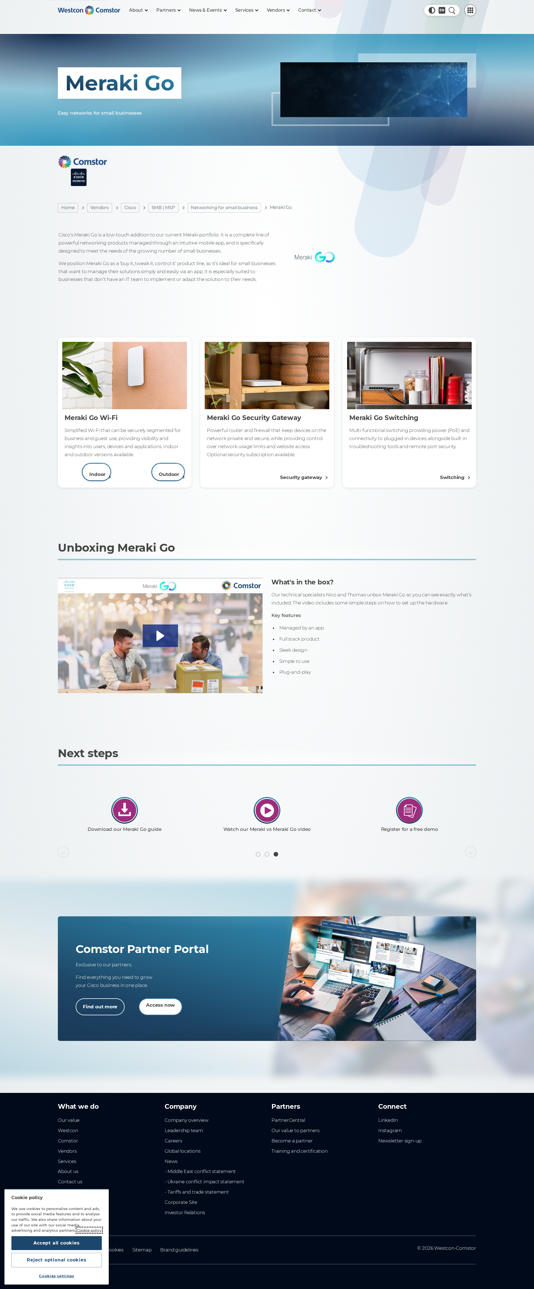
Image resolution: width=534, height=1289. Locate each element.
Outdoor (169, 474)
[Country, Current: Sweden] (442, 10)
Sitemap (142, 1250)
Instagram (390, 1130)
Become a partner (292, 1141)
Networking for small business (224, 207)
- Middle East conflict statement (200, 1171)
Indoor (97, 474)
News (171, 1161)
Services (67, 1161)
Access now (160, 1005)
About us (68, 1171)
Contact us (70, 1181)
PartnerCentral (288, 1120)
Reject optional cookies (56, 1260)
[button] (432, 10)
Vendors (99, 207)
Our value (69, 1120)
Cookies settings (56, 1276)
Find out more (100, 1006)
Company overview (187, 1120)
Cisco (130, 207)
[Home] (89, 10)
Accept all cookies (56, 1243)
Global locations (183, 1151)
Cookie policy (89, 1230)
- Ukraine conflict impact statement (204, 1181)
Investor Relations (185, 1212)
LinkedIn (388, 1120)
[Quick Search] (452, 10)
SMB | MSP (163, 207)
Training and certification (299, 1151)
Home (68, 207)
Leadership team (184, 1130)
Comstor (68, 1141)
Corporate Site (181, 1202)
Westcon (68, 1130)
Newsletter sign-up (399, 1141)
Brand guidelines (179, 1250)
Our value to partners (295, 1130)
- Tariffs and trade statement (197, 1192)
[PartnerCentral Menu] (470, 10)
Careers (173, 1141)
